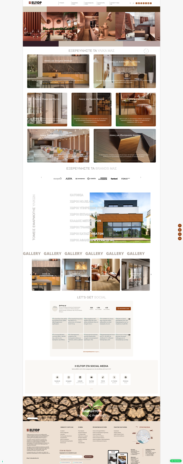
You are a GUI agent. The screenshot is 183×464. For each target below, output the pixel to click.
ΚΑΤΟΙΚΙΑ (76, 195)
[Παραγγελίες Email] (180, 238)
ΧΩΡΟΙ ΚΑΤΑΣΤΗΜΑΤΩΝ (87, 233)
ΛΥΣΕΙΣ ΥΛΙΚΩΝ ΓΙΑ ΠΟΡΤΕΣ (135, 274)
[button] (176, 460)
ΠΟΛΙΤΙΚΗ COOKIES (78, 462)
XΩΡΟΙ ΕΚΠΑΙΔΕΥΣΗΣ (84, 214)
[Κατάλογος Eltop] (180, 230)
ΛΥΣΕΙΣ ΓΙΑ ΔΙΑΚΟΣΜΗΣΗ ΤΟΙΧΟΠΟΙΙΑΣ (76, 274)
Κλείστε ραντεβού (134, 463)
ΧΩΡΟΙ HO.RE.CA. (82, 201)
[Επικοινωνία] (180, 225)
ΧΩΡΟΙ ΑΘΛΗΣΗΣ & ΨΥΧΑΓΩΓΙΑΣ (92, 240)
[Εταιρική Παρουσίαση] (180, 234)
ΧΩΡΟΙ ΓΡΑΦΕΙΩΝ (82, 227)
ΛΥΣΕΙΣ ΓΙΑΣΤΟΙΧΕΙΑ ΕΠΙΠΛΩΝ (46, 274)
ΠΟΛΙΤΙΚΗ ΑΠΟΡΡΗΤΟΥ (65, 462)
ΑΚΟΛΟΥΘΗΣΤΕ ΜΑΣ (124, 308)
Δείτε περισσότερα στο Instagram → (91, 351)
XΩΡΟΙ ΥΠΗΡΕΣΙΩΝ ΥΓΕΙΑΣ (88, 208)
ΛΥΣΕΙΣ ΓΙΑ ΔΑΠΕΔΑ (105, 274)
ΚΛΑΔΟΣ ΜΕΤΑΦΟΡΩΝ (85, 221)
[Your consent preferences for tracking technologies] (2, 461)
